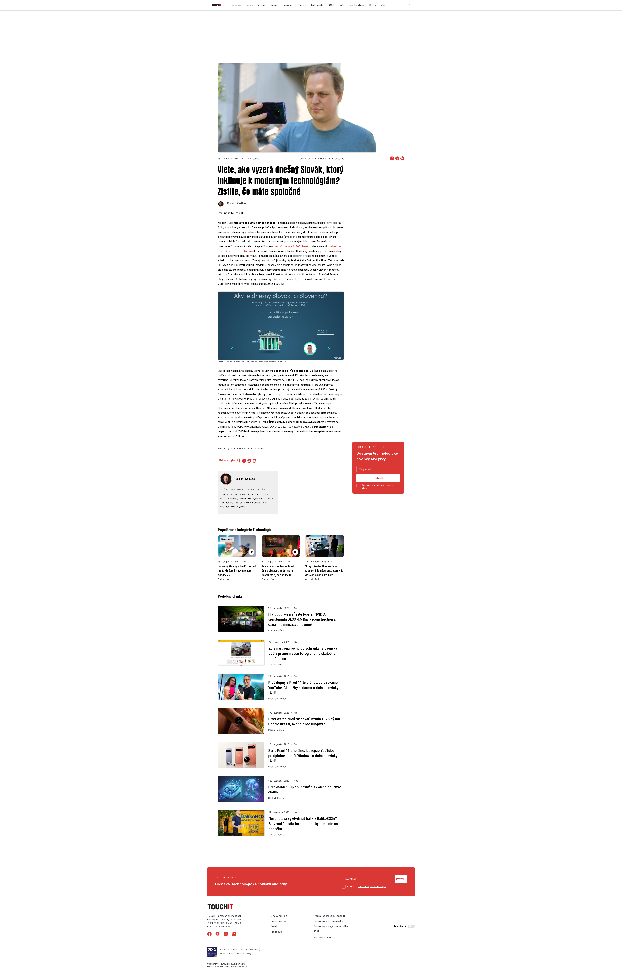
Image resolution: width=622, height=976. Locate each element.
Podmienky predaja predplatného (331, 926)
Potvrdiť (378, 478)
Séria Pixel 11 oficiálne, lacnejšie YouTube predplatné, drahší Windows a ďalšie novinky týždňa (302, 755)
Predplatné (276, 931)
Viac (383, 5)
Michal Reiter (276, 798)
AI (341, 5)
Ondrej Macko (225, 579)
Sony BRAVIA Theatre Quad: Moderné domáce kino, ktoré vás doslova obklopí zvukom (324, 570)
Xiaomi (302, 5)
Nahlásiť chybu (227, 460)
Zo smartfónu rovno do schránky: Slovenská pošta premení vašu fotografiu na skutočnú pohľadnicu (303, 653)
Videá (250, 5)
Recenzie (236, 5)
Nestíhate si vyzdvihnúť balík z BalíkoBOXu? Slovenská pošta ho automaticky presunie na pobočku (303, 823)
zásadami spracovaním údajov (372, 886)
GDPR (316, 931)
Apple (261, 5)
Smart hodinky (356, 5)
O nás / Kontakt (279, 916)
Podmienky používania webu (328, 921)
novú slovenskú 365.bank (290, 246)
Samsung (288, 5)
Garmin (273, 5)
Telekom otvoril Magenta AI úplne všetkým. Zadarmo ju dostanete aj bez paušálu (278, 570)
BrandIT (275, 926)
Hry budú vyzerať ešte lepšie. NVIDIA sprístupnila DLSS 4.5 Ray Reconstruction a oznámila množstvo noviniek (302, 619)
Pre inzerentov (278, 921)
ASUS (332, 5)
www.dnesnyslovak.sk (256, 426)
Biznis (372, 5)
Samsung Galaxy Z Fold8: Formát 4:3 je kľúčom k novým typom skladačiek (237, 570)
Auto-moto (317, 5)
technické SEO (215, 967)
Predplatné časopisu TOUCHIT (329, 916)
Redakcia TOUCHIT (278, 698)
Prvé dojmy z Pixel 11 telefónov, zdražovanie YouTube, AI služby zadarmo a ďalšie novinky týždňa (303, 687)
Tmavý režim (401, 926)
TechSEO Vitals (241, 967)
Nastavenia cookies (324, 937)
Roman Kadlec (237, 203)
